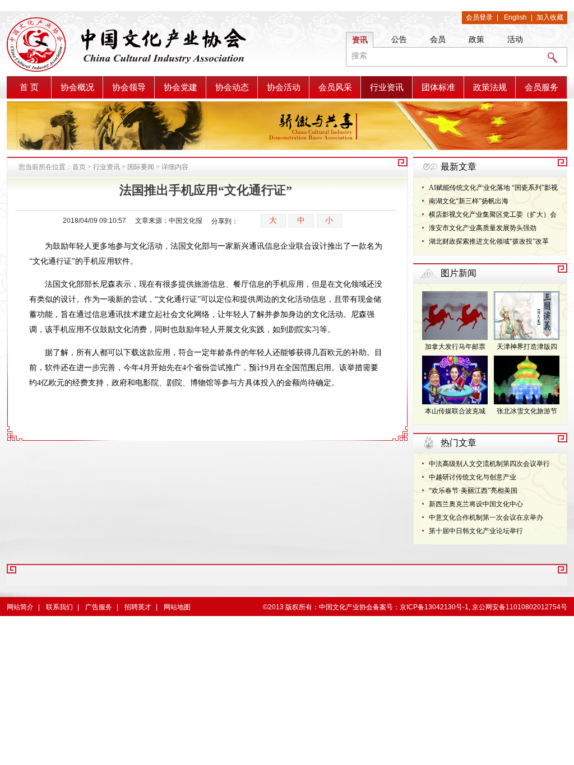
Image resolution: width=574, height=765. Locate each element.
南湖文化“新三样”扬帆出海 (468, 201)
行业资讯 (387, 87)
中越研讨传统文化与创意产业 (472, 477)
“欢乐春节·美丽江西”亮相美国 (473, 491)
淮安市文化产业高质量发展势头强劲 (482, 228)
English (515, 17)
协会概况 (77, 87)
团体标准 (438, 87)
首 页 (29, 87)
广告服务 (98, 607)
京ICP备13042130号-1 (434, 607)
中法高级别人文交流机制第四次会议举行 (489, 464)
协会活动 (283, 87)
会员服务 (541, 87)
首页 (79, 167)
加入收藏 (549, 17)
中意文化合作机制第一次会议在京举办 (486, 517)
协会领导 (129, 87)
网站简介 (20, 607)
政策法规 (490, 87)
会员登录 (479, 17)
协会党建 (180, 87)
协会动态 (232, 87)
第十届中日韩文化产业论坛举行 (476, 531)
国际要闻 (140, 167)
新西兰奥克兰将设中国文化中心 (476, 504)
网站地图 (177, 607)
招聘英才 (137, 607)
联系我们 (59, 607)
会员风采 (335, 87)
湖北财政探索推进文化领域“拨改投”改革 (489, 241)
